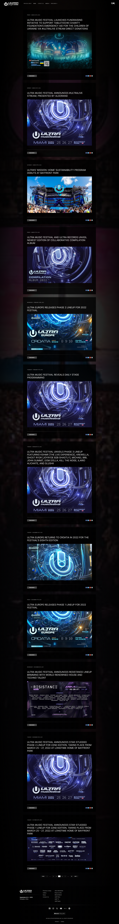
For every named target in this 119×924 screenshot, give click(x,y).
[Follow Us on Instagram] (53, 908)
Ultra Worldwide (59, 890)
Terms (62, 921)
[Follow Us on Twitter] (57, 908)
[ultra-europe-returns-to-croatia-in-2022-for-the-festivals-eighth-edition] (59, 580)
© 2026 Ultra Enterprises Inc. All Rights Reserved (59, 918)
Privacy (57, 921)
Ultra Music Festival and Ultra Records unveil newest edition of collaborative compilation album (57, 240)
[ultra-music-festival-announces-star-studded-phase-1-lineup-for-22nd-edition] (59, 861)
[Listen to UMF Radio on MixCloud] (65, 908)
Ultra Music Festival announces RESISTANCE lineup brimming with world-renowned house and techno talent (59, 675)
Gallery (44, 892)
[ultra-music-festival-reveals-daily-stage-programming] (59, 427)
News (34, 3)
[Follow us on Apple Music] (59, 913)
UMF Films (57, 897)
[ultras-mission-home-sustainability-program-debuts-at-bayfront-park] (59, 212)
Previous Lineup (27, 3)
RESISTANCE (58, 895)
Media (46, 3)
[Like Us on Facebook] (49, 908)
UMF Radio (57, 901)
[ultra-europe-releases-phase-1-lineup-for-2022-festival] (59, 647)
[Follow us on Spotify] (69, 908)
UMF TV (57, 899)
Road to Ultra (58, 892)
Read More (31, 75)
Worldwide (53, 3)
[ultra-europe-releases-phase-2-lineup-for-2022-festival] (59, 350)
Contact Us (41, 3)
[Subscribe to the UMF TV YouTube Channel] (61, 908)
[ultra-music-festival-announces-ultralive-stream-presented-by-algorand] (59, 145)
